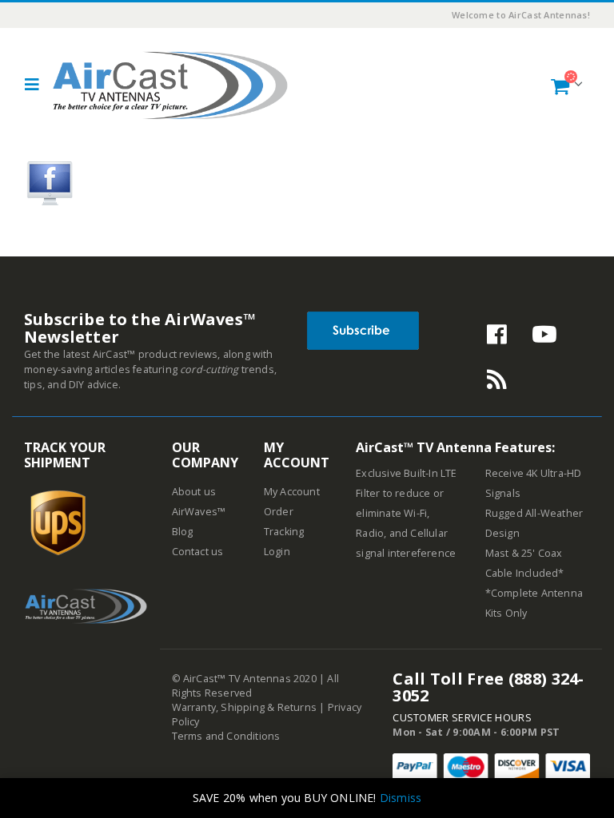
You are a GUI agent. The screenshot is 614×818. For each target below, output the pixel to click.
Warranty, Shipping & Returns (244, 707)
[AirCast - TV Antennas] (170, 84)
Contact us (198, 551)
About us (194, 491)
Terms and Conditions (226, 736)
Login (277, 551)
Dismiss (400, 797)
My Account (292, 491)
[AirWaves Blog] (497, 384)
